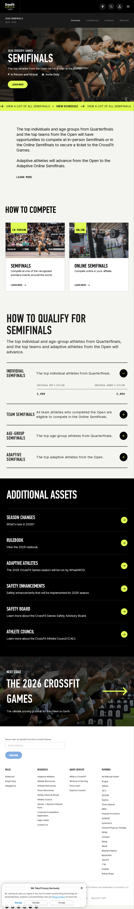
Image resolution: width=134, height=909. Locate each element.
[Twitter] (12, 907)
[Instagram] (18, 907)
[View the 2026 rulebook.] (124, 543)
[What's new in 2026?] (124, 520)
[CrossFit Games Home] (10, 9)
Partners (106, 769)
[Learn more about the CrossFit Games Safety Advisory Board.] (124, 611)
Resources (42, 769)
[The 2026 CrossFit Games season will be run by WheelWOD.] (124, 566)
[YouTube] (24, 907)
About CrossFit (77, 769)
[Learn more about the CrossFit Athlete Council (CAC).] (124, 634)
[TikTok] (36, 907)
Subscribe (13, 755)
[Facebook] (6, 907)
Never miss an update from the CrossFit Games (28, 739)
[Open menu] (128, 6)
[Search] (111, 6)
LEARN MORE (18, 84)
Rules (8, 769)
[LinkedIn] (30, 907)
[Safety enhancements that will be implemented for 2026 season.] (124, 588)
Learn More (24, 177)
